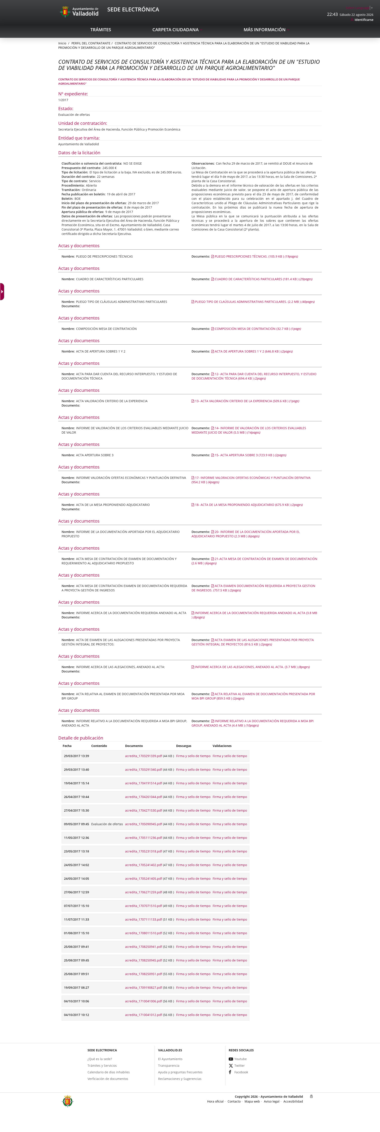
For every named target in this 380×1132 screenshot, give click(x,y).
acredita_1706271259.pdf (143, 892)
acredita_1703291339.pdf (143, 756)
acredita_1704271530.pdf (143, 810)
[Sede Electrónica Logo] (80, 11)
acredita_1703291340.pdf (143, 769)
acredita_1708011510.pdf (143, 933)
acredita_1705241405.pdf (143, 878)
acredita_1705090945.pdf (143, 824)
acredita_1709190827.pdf (143, 987)
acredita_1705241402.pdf (143, 865)
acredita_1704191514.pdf (143, 783)
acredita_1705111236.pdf (143, 838)
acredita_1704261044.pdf (143, 797)
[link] (3, 291)
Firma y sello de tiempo (193, 756)
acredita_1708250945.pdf (143, 960)
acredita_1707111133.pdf (143, 919)
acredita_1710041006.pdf (143, 1001)
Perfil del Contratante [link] (90, 43)
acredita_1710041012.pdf (143, 1015)
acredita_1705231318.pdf (143, 851)
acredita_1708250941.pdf (143, 947)
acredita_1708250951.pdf (143, 974)
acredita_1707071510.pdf (143, 906)
